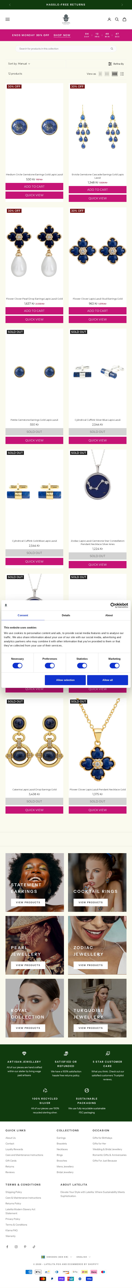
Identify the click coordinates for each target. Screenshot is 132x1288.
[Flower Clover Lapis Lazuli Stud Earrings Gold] (97, 250)
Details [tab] (66, 615)
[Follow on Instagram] (16, 1246)
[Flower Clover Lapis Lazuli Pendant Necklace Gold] (97, 741)
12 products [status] (15, 73)
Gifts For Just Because (105, 1160)
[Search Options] (113, 48)
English (82, 1257)
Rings (60, 1155)
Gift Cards (11, 1160)
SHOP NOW (62, 35)
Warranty (10, 1236)
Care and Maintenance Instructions (24, 1155)
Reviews (10, 1172)
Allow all (107, 680)
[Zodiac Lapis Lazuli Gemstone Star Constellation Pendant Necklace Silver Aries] (97, 493)
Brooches (62, 1160)
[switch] (50, 665)
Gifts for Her (99, 1143)
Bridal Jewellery (65, 1172)
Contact (10, 1143)
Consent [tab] (23, 615)
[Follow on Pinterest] (25, 1246)
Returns (10, 1166)
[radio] (100, 74)
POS (58, 1264)
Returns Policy (13, 1203)
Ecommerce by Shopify (83, 1264)
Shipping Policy (14, 1192)
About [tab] (109, 615)
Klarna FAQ (12, 1230)
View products (28, 902)
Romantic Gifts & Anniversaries (109, 1155)
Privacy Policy (13, 1219)
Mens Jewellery (65, 1166)
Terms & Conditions (16, 1224)
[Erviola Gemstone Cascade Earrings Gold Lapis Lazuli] (97, 126)
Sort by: (17, 63)
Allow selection (65, 680)
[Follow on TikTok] (34, 1246)
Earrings (61, 1137)
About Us (11, 1137)
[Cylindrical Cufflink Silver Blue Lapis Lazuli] (97, 372)
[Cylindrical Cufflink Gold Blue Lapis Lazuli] (34, 493)
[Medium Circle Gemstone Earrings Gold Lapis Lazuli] (34, 126)
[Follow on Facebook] (7, 1246)
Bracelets (62, 1143)
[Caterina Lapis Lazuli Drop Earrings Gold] (34, 741)
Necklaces (62, 1149)
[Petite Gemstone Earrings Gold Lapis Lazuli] (34, 372)
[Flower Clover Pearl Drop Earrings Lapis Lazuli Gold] (34, 250)
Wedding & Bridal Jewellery (107, 1149)
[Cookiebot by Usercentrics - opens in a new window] (113, 605)
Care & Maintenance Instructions (23, 1197)
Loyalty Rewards (14, 1149)
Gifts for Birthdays (102, 1137)
